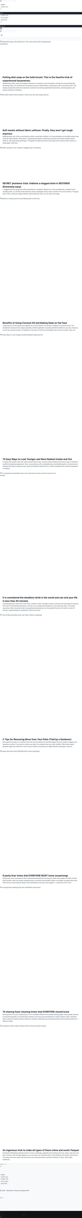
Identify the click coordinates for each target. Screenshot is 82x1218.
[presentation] (41, 57)
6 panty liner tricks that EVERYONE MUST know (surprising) (35, 875)
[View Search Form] (1, 28)
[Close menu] (0, 1196)
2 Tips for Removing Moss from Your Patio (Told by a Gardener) (37, 739)
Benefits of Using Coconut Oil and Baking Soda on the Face (35, 323)
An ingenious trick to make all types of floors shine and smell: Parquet (41, 1150)
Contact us (2, 26)
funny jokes (4, 17)
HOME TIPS (4, 15)
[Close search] (1, 1212)
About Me (4, 1183)
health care (4, 1177)
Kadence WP (25, 1190)
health (1, 13)
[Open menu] (1, 35)
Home (3, 4)
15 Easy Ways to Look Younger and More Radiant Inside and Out (37, 459)
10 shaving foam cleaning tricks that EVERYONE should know (36, 1011)
